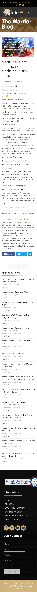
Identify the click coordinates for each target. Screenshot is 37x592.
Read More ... (6, 287)
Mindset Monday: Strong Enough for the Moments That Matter (16, 329)
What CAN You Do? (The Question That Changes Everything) (15, 316)
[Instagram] (16, 5)
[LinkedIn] (23, 5)
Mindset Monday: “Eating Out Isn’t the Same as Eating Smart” (18, 365)
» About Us (9, 504)
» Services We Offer (13, 512)
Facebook (9, 254)
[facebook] (13, 5)
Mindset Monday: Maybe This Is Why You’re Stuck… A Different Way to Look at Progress (18, 378)
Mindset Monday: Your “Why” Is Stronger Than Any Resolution (18, 442)
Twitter (22, 254)
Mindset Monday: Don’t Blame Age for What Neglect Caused (18, 304)
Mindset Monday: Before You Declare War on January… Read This (18, 455)
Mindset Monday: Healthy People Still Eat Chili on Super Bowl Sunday (18, 391)
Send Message (12, 572)
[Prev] (13, 266)
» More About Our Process (16, 516)
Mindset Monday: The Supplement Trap (16, 353)
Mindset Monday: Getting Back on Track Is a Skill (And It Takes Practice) (18, 416)
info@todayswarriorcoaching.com (14, 207)
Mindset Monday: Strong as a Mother (15, 292)
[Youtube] (20, 5)
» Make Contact (11, 520)
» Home (7, 500)
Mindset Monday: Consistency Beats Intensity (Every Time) (18, 429)
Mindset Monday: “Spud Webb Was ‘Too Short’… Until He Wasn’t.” (16, 404)
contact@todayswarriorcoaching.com (17, 2)
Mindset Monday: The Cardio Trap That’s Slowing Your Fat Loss (16, 342)
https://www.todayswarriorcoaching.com (16, 219)
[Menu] (21, 12)
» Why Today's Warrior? (14, 508)
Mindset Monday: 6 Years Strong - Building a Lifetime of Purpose (18, 280)
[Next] (23, 266)
